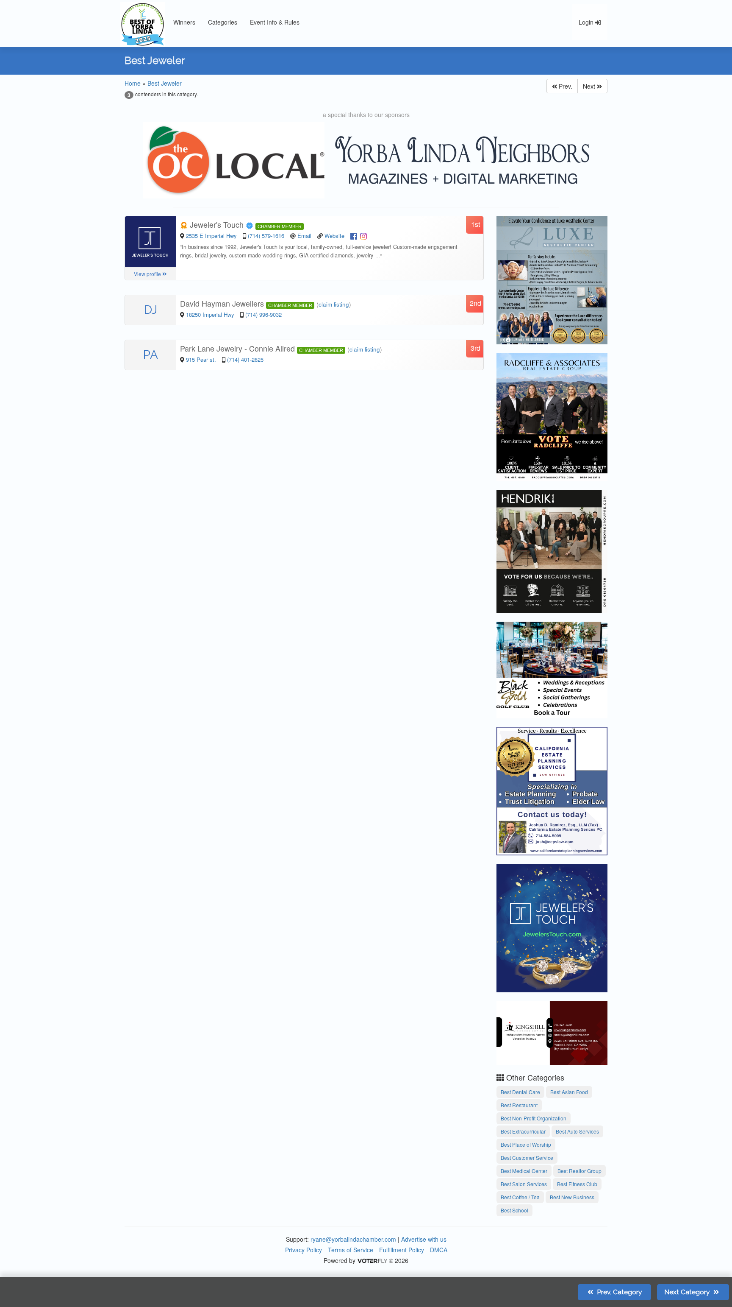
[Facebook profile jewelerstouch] (353, 235)
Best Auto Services (577, 1131)
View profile (148, 273)
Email (304, 236)
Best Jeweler (164, 83)
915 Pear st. (202, 359)
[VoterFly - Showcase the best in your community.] (372, 1260)
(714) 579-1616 (266, 236)
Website (334, 236)
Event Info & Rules (274, 22)
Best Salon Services (524, 1183)
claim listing (334, 304)
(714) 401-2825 (245, 359)
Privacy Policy (303, 1250)
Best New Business (572, 1197)
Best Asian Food (569, 1091)
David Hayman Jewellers (223, 303)
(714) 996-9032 (263, 314)
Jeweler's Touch (217, 224)
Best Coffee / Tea (520, 1197)
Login (587, 22)
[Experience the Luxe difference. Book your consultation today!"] (552, 278)
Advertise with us (423, 1239)
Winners (184, 22)
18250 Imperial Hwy (211, 314)
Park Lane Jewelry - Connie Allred (238, 348)
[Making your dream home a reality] (552, 550)
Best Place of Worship (526, 1144)
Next (590, 86)
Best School (514, 1210)
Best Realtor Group (579, 1170)
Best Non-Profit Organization (533, 1118)
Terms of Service (350, 1250)
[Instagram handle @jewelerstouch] (363, 235)
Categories (222, 22)
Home (133, 83)
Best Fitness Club (577, 1183)
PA (150, 355)
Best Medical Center (524, 1170)
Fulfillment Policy (401, 1250)
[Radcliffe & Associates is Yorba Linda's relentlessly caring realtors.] (552, 415)
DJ (150, 310)
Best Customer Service (527, 1157)
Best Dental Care (520, 1091)
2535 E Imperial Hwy (212, 236)
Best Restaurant (519, 1105)
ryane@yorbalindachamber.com (353, 1239)
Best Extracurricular (523, 1131)
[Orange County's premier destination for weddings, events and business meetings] (552, 669)
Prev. (564, 86)
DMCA (438, 1250)
